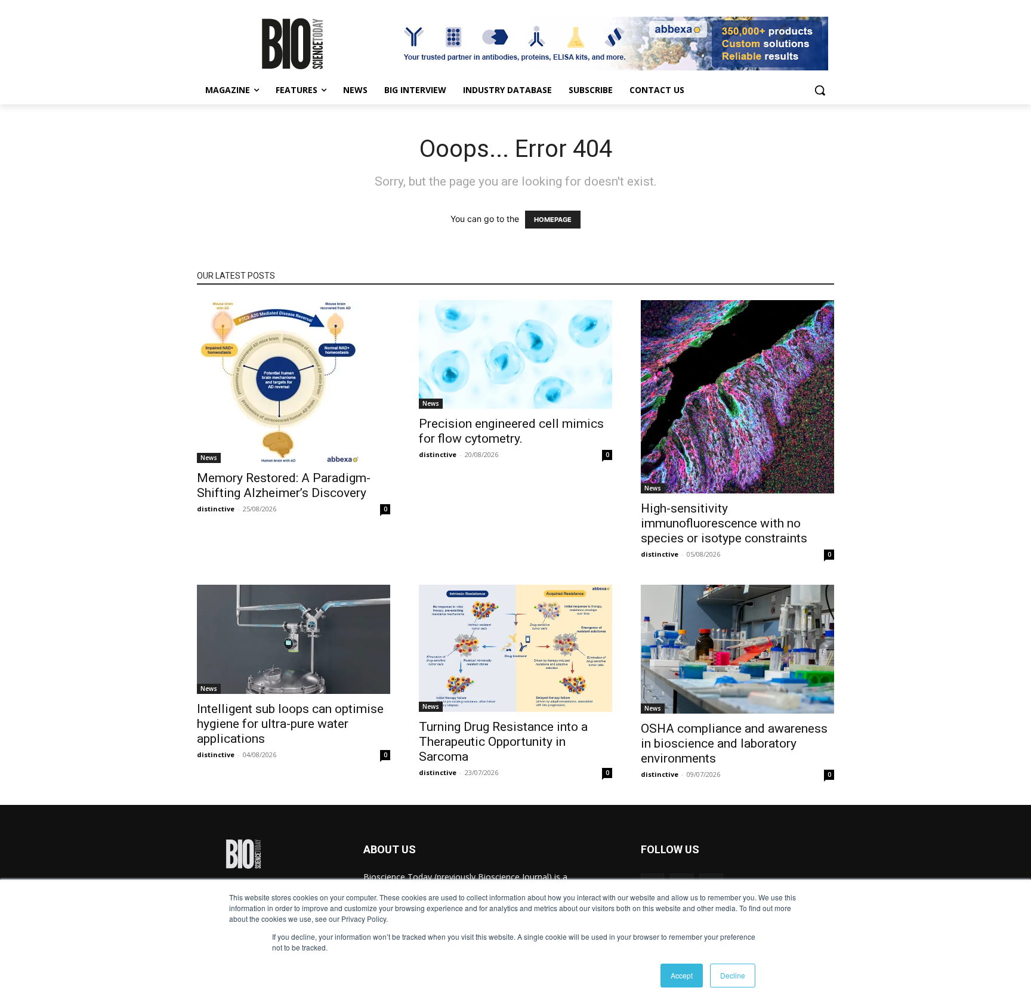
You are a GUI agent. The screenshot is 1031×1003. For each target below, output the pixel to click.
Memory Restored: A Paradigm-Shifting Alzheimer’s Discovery (284, 485)
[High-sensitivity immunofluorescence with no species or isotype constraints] (737, 396)
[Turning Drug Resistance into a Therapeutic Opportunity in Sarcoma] (515, 648)
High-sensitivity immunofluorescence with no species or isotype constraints (724, 523)
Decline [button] (732, 975)
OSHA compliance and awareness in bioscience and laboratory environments (734, 743)
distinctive (215, 508)
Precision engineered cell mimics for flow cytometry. (511, 431)
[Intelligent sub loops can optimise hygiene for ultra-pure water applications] (293, 639)
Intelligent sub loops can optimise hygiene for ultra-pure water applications (290, 724)
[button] (819, 90)
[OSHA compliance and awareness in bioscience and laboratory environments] (737, 649)
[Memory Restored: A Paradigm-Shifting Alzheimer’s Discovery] (293, 381)
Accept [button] (682, 975)
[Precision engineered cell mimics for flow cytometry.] (515, 354)
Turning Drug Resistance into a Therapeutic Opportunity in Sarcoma (503, 742)
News (208, 457)
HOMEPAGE (553, 219)
